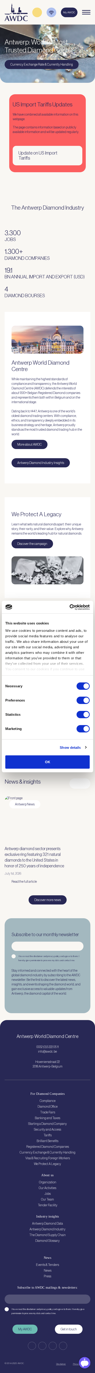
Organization (47, 1182)
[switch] (83, 700)
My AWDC (25, 1329)
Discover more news (47, 900)
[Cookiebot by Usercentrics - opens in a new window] (69, 607)
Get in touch (69, 1329)
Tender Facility (47, 1205)
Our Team (47, 1199)
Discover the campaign (32, 544)
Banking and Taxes (47, 1118)
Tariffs (48, 1135)
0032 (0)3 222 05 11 (47, 1047)
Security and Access (47, 1129)
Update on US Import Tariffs (37, 155)
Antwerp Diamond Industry (47, 1229)
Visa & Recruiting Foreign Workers (47, 1158)
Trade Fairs (47, 1112)
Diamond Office (48, 1106)
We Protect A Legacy (47, 1164)
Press (47, 1276)
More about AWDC (29, 444)
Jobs (48, 1193)
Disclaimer (61, 1364)
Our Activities (47, 1188)
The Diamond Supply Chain (47, 1235)
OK (47, 762)
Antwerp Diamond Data (47, 1223)
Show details (70, 747)
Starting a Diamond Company (47, 1124)
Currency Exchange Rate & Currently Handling (41, 64)
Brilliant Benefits (47, 1141)
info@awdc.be (47, 1051)
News (47, 1270)
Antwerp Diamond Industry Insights (40, 463)
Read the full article (24, 881)
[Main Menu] (86, 12)
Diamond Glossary (47, 1241)
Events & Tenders (47, 1265)
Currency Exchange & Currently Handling (47, 1152)
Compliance (48, 1101)
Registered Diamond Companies (47, 1146)
